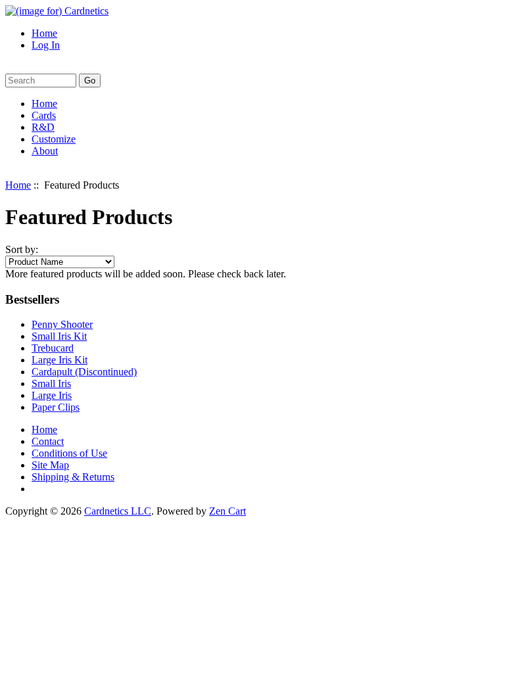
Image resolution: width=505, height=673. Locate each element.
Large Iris (52, 395)
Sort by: (21, 249)
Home (44, 33)
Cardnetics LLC (117, 511)
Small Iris (51, 383)
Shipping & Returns (73, 476)
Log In (46, 45)
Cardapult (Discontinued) (84, 371)
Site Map (50, 465)
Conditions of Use (69, 453)
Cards (44, 115)
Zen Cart (227, 511)
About (45, 150)
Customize (54, 139)
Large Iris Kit (59, 359)
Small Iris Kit (59, 336)
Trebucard (53, 348)
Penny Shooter (62, 324)
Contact (48, 441)
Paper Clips (56, 407)
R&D (43, 127)
